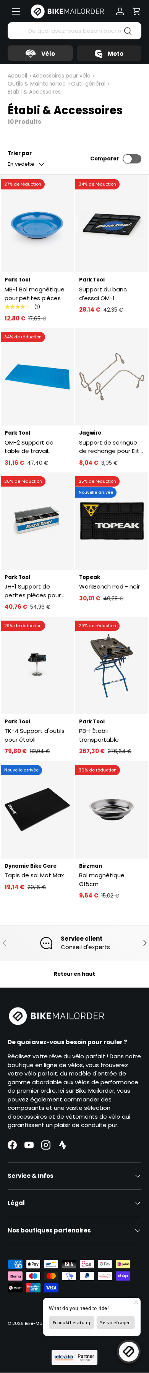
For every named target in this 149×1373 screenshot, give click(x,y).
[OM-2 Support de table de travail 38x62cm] (37, 376)
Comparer (104, 158)
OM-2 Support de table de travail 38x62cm (29, 447)
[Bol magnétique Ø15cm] (111, 810)
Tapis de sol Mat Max (34, 875)
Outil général (88, 83)
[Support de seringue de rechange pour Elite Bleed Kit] (111, 376)
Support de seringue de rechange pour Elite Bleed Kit (111, 447)
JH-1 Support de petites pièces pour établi (33, 591)
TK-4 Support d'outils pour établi (35, 735)
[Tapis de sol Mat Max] (37, 810)
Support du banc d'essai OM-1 (103, 293)
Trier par (20, 153)
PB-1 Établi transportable (99, 735)
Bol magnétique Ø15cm (102, 879)
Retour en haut (74, 974)
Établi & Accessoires (34, 91)
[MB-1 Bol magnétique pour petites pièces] (37, 224)
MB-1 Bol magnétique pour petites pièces (35, 293)
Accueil (17, 75)
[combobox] (74, 30)
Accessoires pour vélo (61, 75)
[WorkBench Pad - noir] (111, 521)
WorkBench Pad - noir (109, 586)
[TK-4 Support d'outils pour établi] (37, 665)
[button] (136, 11)
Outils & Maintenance (37, 83)
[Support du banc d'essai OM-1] (111, 224)
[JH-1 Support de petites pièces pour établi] (37, 521)
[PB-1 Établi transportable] (111, 665)
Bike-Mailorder (40, 1323)
